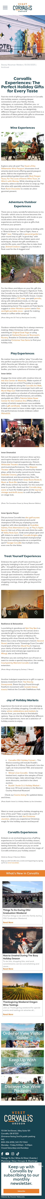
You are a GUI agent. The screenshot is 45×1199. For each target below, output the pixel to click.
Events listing (20, 795)
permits (37, 298)
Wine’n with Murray (10, 181)
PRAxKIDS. (6, 413)
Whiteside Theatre (9, 464)
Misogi (4, 653)
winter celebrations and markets (21, 711)
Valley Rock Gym (10, 532)
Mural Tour (25, 646)
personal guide (31, 234)
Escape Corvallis (14, 542)
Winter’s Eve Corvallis (17, 773)
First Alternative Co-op (18, 527)
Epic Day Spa (31, 628)
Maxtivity (22, 380)
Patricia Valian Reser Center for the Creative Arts (19, 399)
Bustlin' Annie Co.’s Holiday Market (23, 785)
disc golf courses (32, 517)
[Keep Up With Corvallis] (22, 1073)
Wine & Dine (21, 1158)
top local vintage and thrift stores (22, 491)
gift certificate (13, 405)
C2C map (21, 298)
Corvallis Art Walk (34, 385)
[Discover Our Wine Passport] (22, 1100)
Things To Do (7, 1158)
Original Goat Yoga (20, 332)
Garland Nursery (19, 335)
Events (33, 1158)
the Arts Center (8, 380)
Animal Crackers (13, 246)
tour (9, 234)
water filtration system (20, 308)
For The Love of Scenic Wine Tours (22, 178)
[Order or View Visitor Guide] (22, 1047)
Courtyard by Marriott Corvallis (15, 663)
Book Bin (13, 482)
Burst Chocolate (13, 188)
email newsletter (13, 863)
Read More (8, 922)
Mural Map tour (8, 390)
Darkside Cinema (8, 474)
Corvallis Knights (30, 535)
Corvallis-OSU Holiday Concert (22, 760)
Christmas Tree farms (20, 340)
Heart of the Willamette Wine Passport (18, 167)
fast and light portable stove (20, 309)
